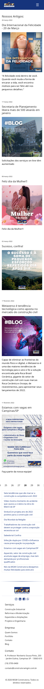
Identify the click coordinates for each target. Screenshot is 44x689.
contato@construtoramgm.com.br (21, 668)
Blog (7, 644)
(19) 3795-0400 (11, 663)
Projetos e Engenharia (15, 621)
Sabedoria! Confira (12, 535)
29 (32, 485)
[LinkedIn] (20, 599)
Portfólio (9, 636)
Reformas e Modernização (17, 613)
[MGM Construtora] (22, 590)
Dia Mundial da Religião (15, 519)
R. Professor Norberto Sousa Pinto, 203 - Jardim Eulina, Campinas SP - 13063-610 (23, 657)
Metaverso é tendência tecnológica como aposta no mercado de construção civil (20, 309)
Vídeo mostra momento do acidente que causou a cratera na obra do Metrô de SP (20, 504)
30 (38, 485)
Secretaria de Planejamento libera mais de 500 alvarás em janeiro (21, 110)
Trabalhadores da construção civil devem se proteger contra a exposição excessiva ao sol (21, 527)
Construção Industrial (15, 609)
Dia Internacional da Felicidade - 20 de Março (21, 26)
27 (19, 485)
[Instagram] (16, 599)
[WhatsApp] (28, 599)
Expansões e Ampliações (16, 617)
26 (12, 485)
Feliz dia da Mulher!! (14, 181)
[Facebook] (24, 599)
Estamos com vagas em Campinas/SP (17, 409)
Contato (8, 640)
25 (6, 485)
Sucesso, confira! (12, 246)
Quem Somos (11, 632)
